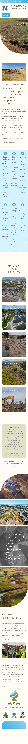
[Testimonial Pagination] (12, 471)
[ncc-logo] (14, 5)
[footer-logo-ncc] (14, 717)
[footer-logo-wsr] (22, 717)
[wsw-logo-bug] (14, 695)
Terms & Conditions (13, 730)
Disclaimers (21, 730)
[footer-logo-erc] (5, 717)
